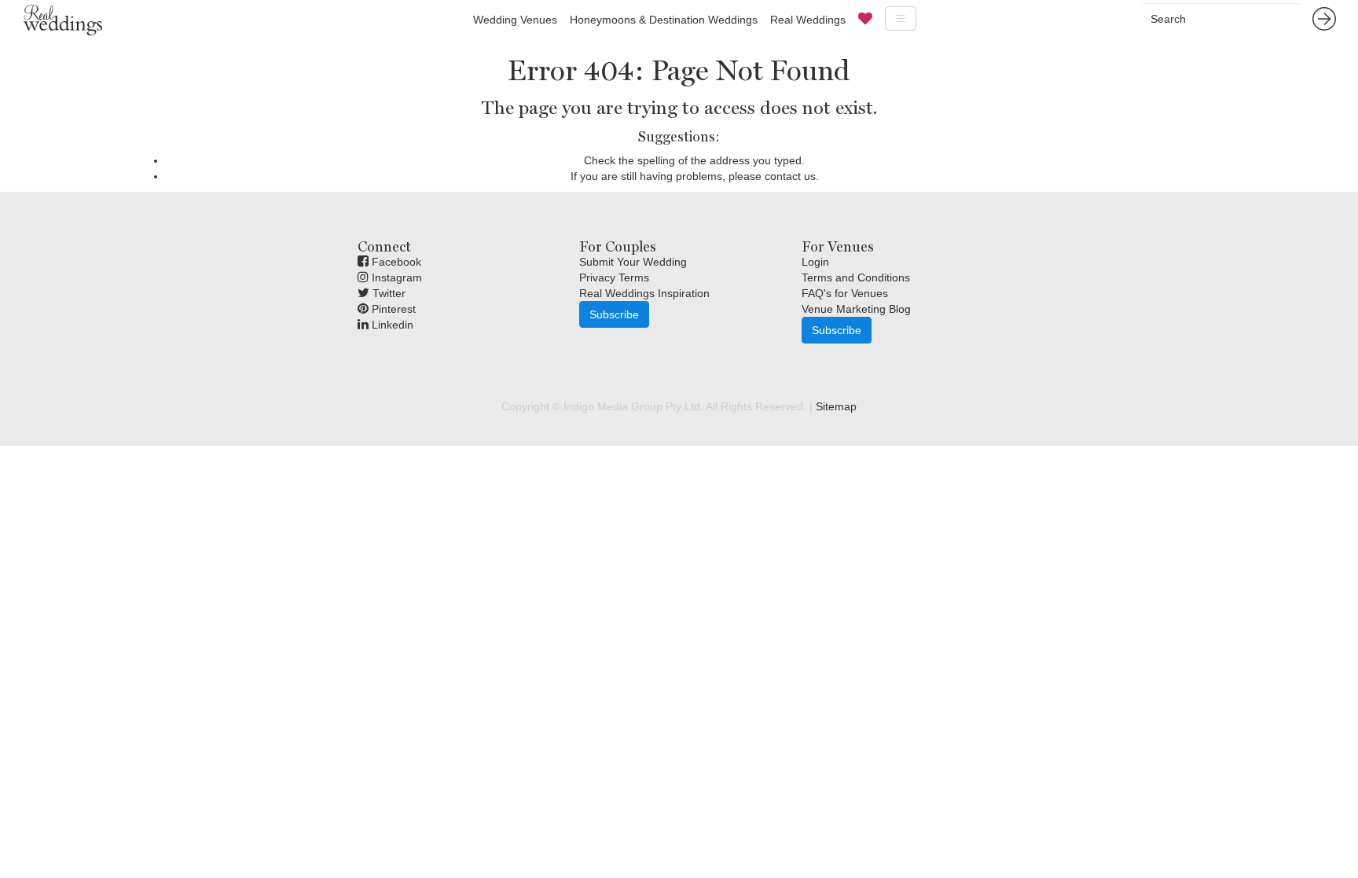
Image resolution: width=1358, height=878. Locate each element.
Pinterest (392, 309)
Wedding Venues (515, 19)
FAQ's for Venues (845, 293)
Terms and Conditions (856, 277)
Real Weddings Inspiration (644, 293)
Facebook (395, 261)
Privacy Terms (614, 277)
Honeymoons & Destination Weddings (664, 19)
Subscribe (614, 314)
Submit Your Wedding (633, 261)
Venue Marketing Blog (856, 309)
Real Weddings (808, 19)
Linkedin (391, 324)
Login (815, 261)
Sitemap (836, 406)
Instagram (395, 277)
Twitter (387, 293)
